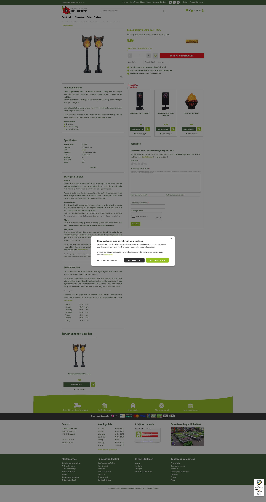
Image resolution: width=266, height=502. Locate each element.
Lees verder (108, 254)
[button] (107, 260)
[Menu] (262, 480)
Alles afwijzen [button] (134, 260)
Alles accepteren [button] (157, 260)
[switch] (259, 494)
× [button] (171, 238)
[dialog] (133, 251)
